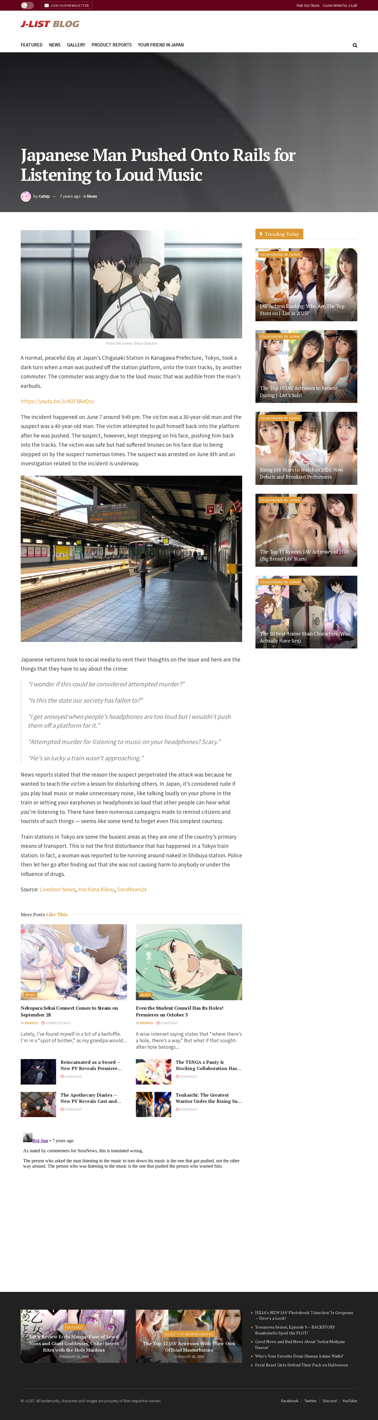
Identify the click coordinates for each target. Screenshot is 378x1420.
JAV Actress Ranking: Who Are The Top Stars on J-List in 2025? (302, 310)
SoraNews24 (131, 889)
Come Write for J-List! (340, 5)
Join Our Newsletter (69, 5)
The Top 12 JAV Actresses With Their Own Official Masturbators (189, 1346)
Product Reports (112, 45)
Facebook (290, 1400)
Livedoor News (57, 889)
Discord (330, 1400)
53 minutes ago (58, 1022)
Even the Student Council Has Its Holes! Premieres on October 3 (180, 1011)
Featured (32, 45)
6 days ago (188, 1109)
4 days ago (188, 1076)
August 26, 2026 (190, 1356)
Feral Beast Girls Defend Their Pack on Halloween (301, 1365)
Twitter (310, 1400)
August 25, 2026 (75, 1356)
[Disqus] (131, 1204)
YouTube (350, 1400)
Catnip (44, 196)
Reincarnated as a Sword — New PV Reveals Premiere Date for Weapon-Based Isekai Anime (90, 1071)
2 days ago (169, 1022)
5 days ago (73, 1109)
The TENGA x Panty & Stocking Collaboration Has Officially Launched (206, 1068)
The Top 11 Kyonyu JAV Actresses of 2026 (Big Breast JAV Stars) (304, 555)
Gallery (76, 45)
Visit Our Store (307, 5)
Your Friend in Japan (161, 45)
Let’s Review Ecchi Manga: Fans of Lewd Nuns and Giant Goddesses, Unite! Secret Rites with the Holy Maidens (74, 1343)
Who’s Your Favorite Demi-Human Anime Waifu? (299, 1356)
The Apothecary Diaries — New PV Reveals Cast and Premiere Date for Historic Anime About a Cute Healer (90, 1104)
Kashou (31, 1022)
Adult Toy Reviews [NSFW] (189, 1334)
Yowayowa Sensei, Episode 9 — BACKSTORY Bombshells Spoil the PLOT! (295, 1330)
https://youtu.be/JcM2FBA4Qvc (57, 401)
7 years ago (70, 196)
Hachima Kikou (96, 889)
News (55, 45)
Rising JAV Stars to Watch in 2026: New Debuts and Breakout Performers (301, 473)
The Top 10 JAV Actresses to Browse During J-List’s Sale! (299, 391)
